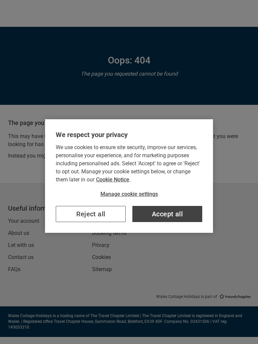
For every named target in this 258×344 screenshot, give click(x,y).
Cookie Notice (112, 179)
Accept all (167, 214)
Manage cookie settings (129, 194)
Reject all (90, 214)
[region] (129, 176)
